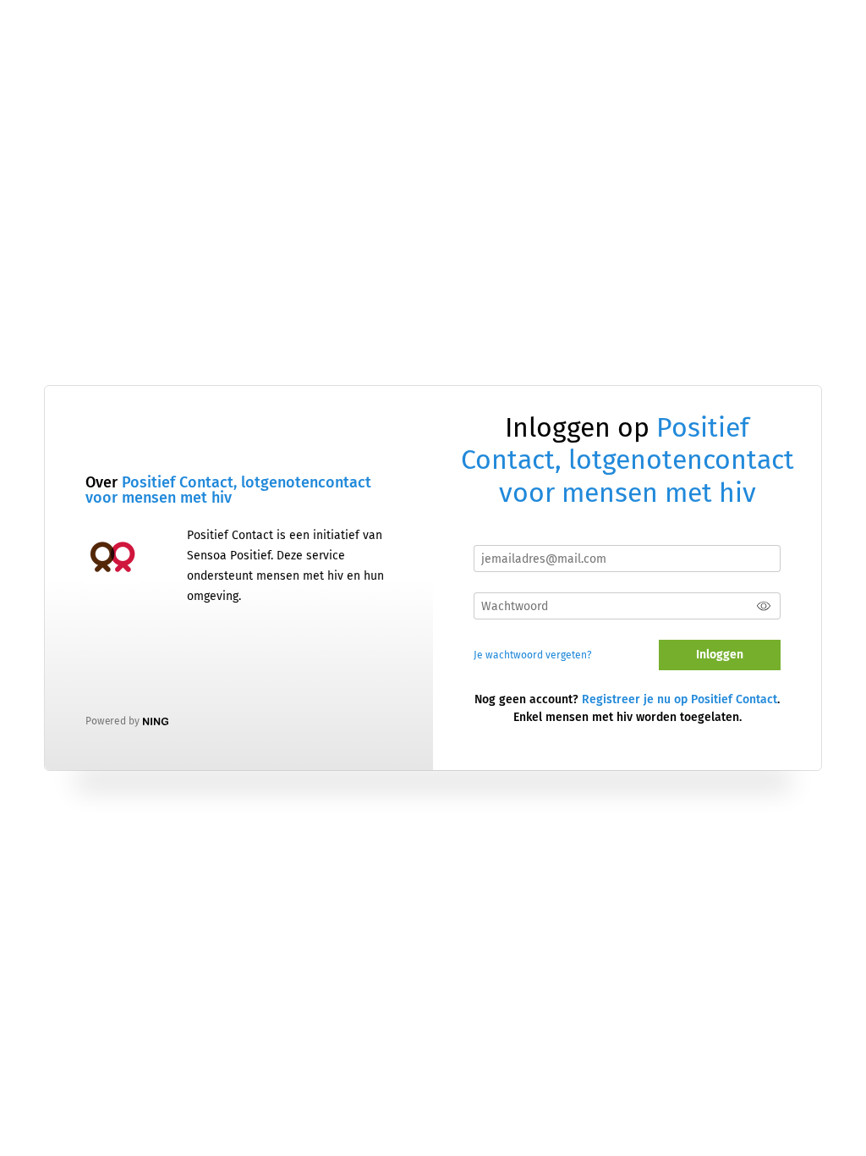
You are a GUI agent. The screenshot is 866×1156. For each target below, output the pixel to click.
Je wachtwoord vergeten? (533, 655)
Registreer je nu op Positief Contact (679, 699)
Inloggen (719, 654)
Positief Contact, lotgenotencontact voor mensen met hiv (228, 490)
